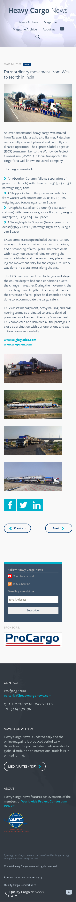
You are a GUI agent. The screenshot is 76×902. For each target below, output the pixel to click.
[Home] (38, 13)
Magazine (50, 22)
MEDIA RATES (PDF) (22, 766)
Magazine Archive (25, 29)
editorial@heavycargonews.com (27, 695)
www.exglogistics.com (20, 339)
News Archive (28, 22)
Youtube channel (23, 576)
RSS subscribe (21, 584)
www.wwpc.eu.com (18, 344)
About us (49, 29)
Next (56, 528)
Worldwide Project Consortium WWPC (35, 803)
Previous (19, 528)
